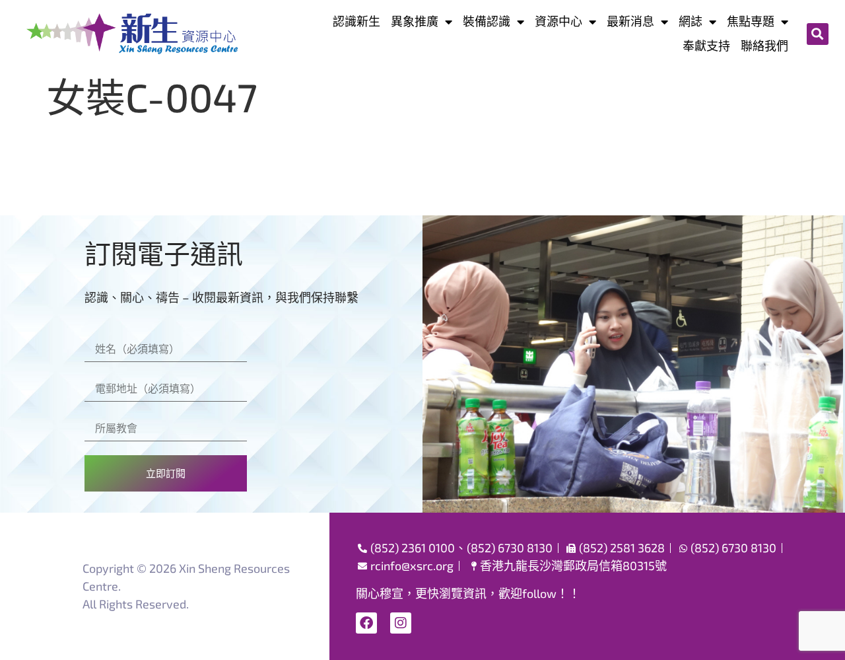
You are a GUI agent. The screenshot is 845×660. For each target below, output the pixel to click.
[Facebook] (366, 623)
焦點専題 (750, 21)
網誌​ (690, 21)
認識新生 (356, 21)
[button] (817, 34)
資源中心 (558, 21)
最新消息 (630, 21)
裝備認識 (486, 21)
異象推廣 (414, 21)
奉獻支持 (706, 45)
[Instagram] (400, 623)
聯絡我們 (764, 45)
